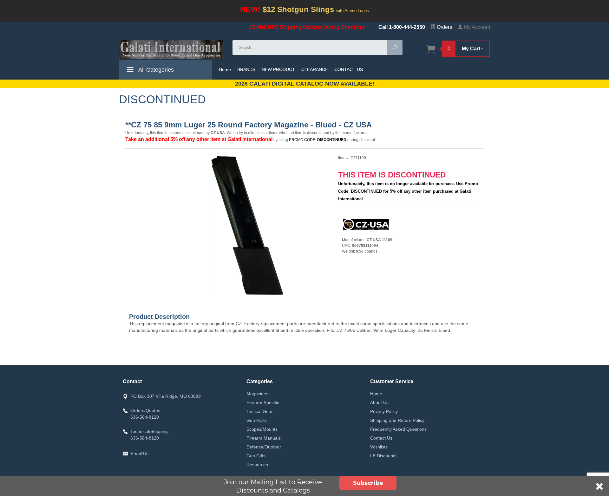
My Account (476, 27)
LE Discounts (383, 455)
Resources (257, 464)
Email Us (139, 453)
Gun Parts (256, 420)
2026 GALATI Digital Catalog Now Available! (304, 84)
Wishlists (379, 446)
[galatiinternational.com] (172, 49)
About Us (379, 402)
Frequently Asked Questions (398, 429)
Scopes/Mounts (262, 429)
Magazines (257, 393)
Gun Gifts (255, 455)
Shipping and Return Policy (397, 420)
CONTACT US (348, 69)
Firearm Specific (262, 402)
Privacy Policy (384, 411)
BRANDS (246, 69)
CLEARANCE (314, 69)
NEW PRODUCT (278, 69)
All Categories (155, 70)
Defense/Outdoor (263, 446)
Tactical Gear (259, 411)
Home (225, 69)
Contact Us (381, 438)
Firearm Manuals (263, 438)
